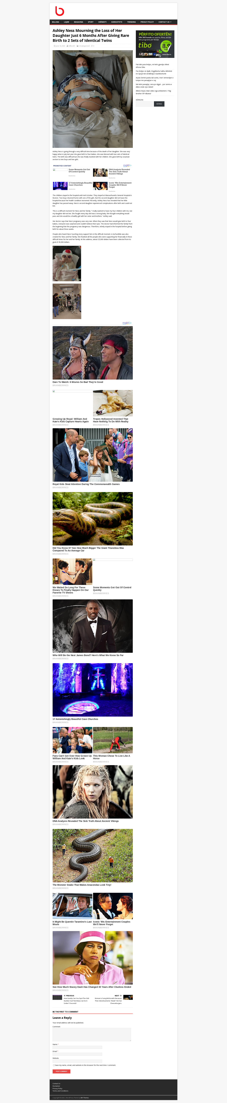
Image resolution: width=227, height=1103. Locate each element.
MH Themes (85, 1098)
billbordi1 (72, 46)
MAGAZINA (78, 22)
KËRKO (159, 104)
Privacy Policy (147, 22)
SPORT (91, 22)
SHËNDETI (102, 22)
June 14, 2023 (60, 46)
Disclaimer (56, 1086)
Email (55, 1051)
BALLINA (55, 22)
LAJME (66, 22)
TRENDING (131, 22)
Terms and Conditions (60, 1091)
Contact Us (164, 22)
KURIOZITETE (116, 22)
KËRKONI (139, 100)
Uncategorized (84, 46)
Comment (56, 1026)
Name (55, 1044)
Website (56, 1058)
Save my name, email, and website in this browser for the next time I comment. (85, 1065)
